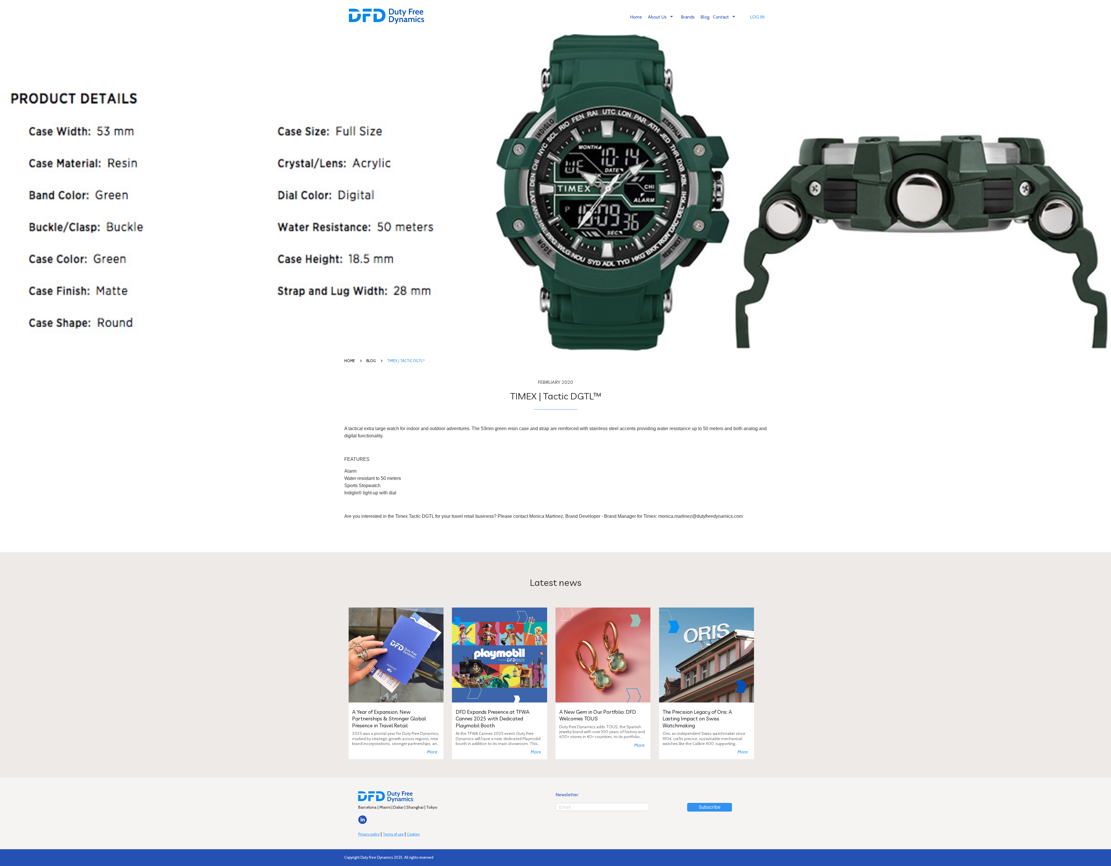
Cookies (413, 834)
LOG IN (757, 17)
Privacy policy (369, 834)
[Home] (386, 17)
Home (636, 17)
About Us (661, 16)
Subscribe (709, 807)
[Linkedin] (362, 822)
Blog (704, 17)
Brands (688, 17)
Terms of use (393, 834)
